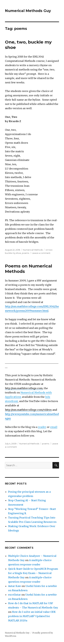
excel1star (14, 594)
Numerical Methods (33, 250)
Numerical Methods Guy (28, 11)
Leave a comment (41, 253)
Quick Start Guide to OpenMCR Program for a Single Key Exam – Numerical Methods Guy (33, 573)
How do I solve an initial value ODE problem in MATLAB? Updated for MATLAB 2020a (32, 616)
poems (25, 253)
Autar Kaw (14, 586)
